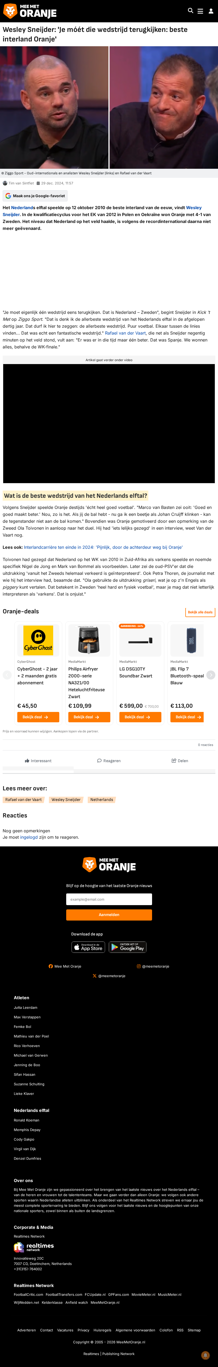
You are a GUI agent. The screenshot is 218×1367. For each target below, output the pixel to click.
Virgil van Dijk (25, 1149)
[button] (211, 11)
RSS (180, 1330)
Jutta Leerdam (25, 1007)
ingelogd (29, 837)
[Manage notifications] (205, 1355)
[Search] (190, 11)
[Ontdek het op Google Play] (127, 947)
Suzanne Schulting (29, 1084)
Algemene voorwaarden (135, 1330)
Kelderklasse (52, 1302)
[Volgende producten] (210, 675)
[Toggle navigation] (200, 11)
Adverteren (26, 1330)
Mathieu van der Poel (31, 1036)
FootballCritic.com (28, 1294)
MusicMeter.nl (169, 1294)
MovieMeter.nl (143, 1294)
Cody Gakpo (24, 1139)
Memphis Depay (27, 1130)
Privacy (83, 1330)
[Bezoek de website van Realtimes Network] (34, 1247)
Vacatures (65, 1330)
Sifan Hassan (24, 1074)
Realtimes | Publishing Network (109, 1354)
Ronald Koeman (26, 1120)
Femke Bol (22, 1026)
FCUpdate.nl (95, 1294)
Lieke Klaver (24, 1093)
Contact (46, 1330)
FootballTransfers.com (64, 1294)
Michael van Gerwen (31, 1055)
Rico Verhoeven (27, 1046)
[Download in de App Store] (88, 947)
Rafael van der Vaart (125, 333)
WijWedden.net (26, 1302)
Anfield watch (76, 1302)
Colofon (166, 1330)
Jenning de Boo (27, 1065)
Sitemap (194, 1330)
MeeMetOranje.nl (105, 1302)
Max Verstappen (27, 1017)
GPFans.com (118, 1294)
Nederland (22, 207)
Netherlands (101, 799)
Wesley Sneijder (66, 799)
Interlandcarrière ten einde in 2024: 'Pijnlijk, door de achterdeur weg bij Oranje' (103, 547)
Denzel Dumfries (27, 1158)
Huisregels (102, 1330)
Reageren (112, 760)
